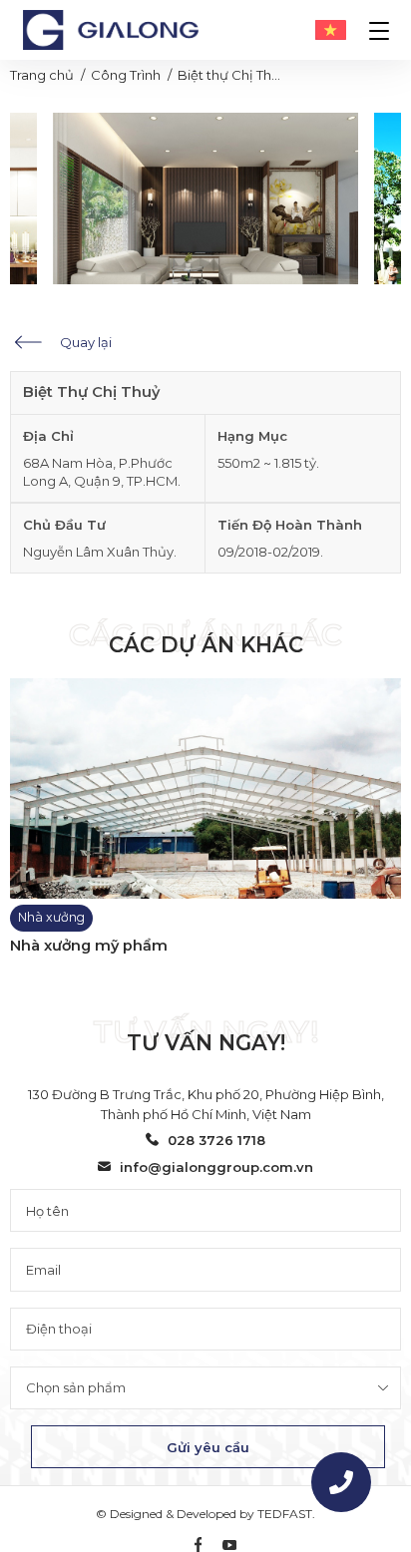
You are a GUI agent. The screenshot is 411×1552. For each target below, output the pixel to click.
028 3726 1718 (216, 1140)
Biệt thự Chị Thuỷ (232, 75)
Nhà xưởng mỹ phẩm (89, 946)
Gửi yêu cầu (208, 1447)
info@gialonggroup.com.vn (216, 1167)
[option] (205, 198)
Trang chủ (42, 75)
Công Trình (126, 75)
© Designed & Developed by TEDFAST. (205, 1513)
